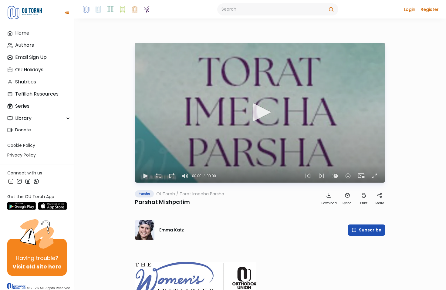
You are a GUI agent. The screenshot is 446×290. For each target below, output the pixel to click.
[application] (260, 113)
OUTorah (165, 194)
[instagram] (19, 181)
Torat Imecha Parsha (202, 194)
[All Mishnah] (98, 9)
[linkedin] (11, 181)
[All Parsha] (122, 9)
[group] (185, 176)
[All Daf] (135, 9)
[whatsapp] (36, 181)
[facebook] (28, 181)
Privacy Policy (21, 155)
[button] (409, 9)
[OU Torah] (86, 9)
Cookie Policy (21, 145)
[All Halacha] (110, 9)
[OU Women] (147, 9)
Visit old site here (37, 266)
